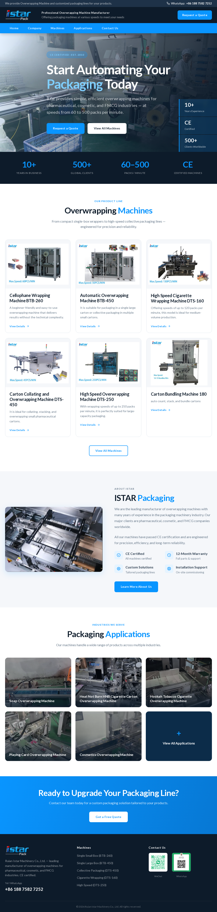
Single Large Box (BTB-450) (95, 863)
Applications (83, 28)
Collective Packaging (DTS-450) (98, 870)
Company (34, 28)
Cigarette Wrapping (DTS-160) (97, 877)
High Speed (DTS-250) (91, 885)
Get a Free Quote (108, 817)
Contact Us (110, 28)
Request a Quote (194, 15)
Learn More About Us (136, 586)
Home (14, 28)
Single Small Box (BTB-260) (95, 855)
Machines (57, 28)
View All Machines (107, 128)
